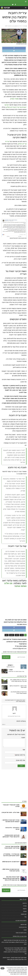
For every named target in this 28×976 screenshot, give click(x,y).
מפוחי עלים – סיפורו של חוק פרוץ (10, 812)
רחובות (11, 635)
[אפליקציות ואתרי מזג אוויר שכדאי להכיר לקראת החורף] (24, 849)
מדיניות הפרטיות (20, 971)
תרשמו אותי (6, 657)
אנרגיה (25, 906)
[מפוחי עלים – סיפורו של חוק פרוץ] (24, 815)
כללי (25, 917)
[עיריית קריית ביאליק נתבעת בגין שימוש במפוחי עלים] (4, 694)
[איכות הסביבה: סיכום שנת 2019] (24, 864)
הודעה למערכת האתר (21, 932)
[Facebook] (15, 4)
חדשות (25, 908)
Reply (3, 724)
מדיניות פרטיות (23, 927)
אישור (2, 968)
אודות (25, 930)
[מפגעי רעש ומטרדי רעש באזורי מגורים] (24, 807)
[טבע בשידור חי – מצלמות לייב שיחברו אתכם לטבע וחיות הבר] (24, 856)
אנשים (25, 911)
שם (24, 749)
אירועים (25, 903)
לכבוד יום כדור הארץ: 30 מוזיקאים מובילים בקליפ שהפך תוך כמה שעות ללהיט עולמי (11, 878)
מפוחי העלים (14, 99)
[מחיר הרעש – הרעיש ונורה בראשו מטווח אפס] (4, 688)
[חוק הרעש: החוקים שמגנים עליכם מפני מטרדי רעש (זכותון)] (24, 838)
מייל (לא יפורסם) (20, 755)
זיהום (17, 635)
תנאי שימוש (24, 924)
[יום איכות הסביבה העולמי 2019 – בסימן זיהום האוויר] (24, 872)
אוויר (22, 635)
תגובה (23, 737)
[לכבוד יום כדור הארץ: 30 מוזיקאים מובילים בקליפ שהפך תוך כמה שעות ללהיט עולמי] (24, 879)
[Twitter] (12, 4)
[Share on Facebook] (14, 48)
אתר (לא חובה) (20, 760)
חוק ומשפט (24, 914)
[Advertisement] (14, 603)
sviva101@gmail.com (20, 648)
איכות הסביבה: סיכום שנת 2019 (10, 861)
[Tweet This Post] (14, 50)
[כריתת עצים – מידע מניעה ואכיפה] (24, 830)
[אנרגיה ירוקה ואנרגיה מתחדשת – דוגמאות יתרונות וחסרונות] (24, 822)
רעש (6, 635)
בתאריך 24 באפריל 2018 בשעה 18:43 (14, 716)
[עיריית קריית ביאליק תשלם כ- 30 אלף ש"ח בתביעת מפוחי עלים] (4, 682)
